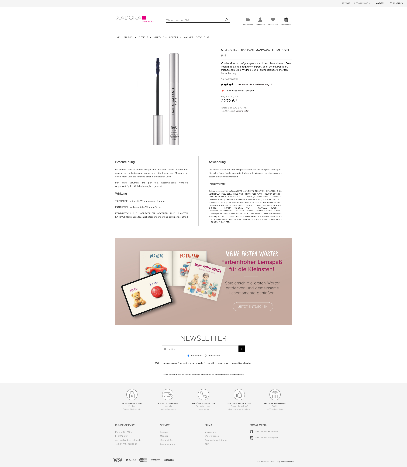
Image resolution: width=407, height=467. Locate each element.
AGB (207, 444)
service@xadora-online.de (128, 440)
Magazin (380, 3)
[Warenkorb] (286, 20)
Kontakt (346, 3)
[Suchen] (226, 20)
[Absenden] (241, 348)
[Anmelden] (260, 20)
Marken (129, 37)
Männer (188, 37)
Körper (174, 37)
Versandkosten (242, 111)
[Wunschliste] (273, 20)
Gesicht (144, 37)
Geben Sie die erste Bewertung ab (255, 84)
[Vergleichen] (247, 20)
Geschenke (202, 37)
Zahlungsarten (167, 444)
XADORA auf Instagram (266, 437)
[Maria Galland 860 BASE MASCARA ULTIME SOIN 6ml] (165, 98)
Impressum (210, 432)
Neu (119, 37)
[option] (165, 98)
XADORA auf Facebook (266, 431)
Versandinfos (166, 440)
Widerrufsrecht (212, 436)
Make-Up (159, 37)
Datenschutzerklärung (216, 440)
